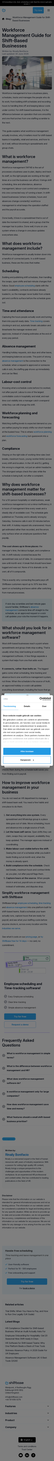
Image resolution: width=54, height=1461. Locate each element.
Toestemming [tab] (9, 706)
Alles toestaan (27, 751)
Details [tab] (27, 706)
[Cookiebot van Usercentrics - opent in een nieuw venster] (39, 699)
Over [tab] (44, 706)
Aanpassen (25, 760)
